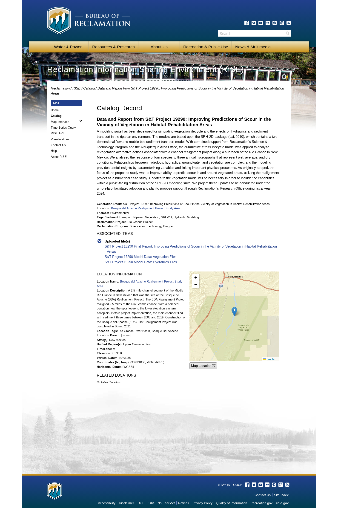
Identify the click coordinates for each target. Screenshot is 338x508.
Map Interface (60, 122)
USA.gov (282, 503)
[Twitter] (254, 23)
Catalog (89, 88)
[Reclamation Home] (89, 21)
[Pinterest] (274, 23)
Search (287, 33)
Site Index (281, 495)
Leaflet (270, 359)
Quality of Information (231, 503)
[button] (234, 311)
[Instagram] (282, 23)
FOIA (150, 503)
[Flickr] (268, 23)
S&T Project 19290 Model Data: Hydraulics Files (141, 262)
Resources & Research (113, 47)
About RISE (59, 157)
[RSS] (288, 23)
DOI (140, 503)
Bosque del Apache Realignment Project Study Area (145, 208)
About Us (159, 47)
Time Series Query (63, 127)
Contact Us (58, 145)
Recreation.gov (261, 503)
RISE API (57, 133)
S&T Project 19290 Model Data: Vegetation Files (141, 257)
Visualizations (60, 139)
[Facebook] (246, 23)
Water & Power (68, 47)
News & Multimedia (253, 47)
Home (55, 110)
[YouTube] (260, 23)
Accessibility (106, 503)
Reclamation (60, 88)
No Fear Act (166, 503)
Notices (183, 503)
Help (54, 151)
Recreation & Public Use (205, 47)
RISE (76, 88)
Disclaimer (126, 503)
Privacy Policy (202, 503)
